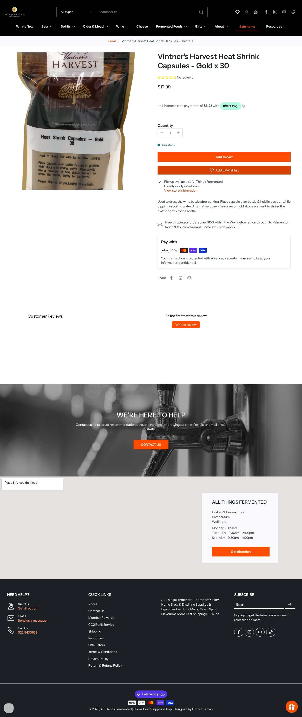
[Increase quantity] (178, 132)
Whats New (24, 26)
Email (240, 604)
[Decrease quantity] (162, 132)
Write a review (186, 325)
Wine (120, 26)
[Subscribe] (290, 604)
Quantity (165, 125)
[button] (167, 77)
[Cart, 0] (255, 11)
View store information (180, 190)
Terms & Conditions (102, 652)
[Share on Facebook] (171, 277)
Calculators (96, 645)
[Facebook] (266, 11)
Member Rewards (101, 618)
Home (112, 41)
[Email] (284, 11)
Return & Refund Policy (105, 665)
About (219, 26)
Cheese (142, 26)
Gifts (198, 26)
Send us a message (32, 620)
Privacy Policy (98, 658)
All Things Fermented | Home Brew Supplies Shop (136, 709)
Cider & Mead (93, 26)
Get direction (27, 608)
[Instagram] (275, 11)
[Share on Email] (189, 277)
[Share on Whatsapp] (180, 277)
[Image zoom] (75, 121)
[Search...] (201, 12)
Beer (44, 26)
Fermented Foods (169, 26)
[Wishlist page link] (237, 12)
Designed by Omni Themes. (193, 709)
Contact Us (96, 611)
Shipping (94, 631)
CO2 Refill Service (101, 625)
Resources (274, 26)
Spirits (66, 26)
